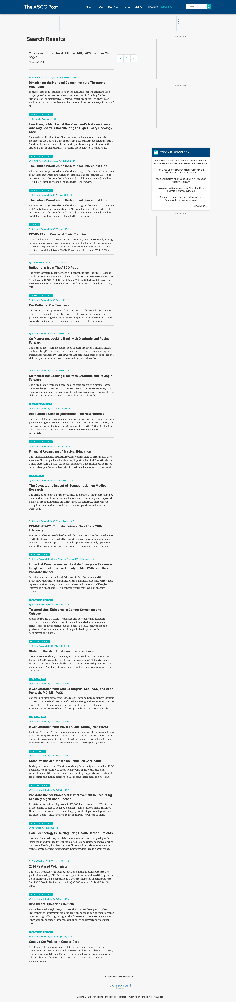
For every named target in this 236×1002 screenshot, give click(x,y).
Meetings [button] (113, 7)
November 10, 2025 (68, 77)
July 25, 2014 (63, 790)
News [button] (101, 7)
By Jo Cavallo (35, 119)
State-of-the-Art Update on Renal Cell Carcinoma (65, 761)
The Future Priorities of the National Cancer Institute (68, 166)
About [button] (89, 7)
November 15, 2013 (65, 521)
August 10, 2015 (64, 936)
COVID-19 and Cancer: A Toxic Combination (60, 234)
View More (199, 206)
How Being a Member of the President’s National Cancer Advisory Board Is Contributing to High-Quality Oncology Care (70, 128)
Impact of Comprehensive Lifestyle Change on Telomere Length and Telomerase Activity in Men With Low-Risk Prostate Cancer (70, 568)
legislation (36, 476)
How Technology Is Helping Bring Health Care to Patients (71, 833)
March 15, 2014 (62, 604)
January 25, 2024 (51, 119)
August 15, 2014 (50, 828)
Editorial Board (84, 997)
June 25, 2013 (63, 446)
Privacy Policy (134, 997)
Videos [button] (139, 7)
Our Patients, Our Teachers (49, 305)
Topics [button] (127, 7)
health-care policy (40, 404)
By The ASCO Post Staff (39, 262)
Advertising (98, 997)
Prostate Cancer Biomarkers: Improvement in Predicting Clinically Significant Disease (70, 797)
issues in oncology (41, 114)
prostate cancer (39, 555)
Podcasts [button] (152, 7)
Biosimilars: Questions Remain (51, 904)
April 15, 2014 (63, 684)
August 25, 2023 (67, 161)
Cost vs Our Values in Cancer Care (54, 942)
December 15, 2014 (60, 861)
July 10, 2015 (63, 899)
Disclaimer (147, 997)
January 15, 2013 (65, 409)
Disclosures (110, 997)
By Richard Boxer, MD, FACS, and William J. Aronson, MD (53, 559)
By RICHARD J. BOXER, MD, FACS (43, 77)
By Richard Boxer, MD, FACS (41, 604)
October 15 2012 (64, 333)
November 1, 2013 (65, 480)
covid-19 (34, 225)
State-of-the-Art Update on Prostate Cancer (62, 651)
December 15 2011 (60, 262)
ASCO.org (158, 997)
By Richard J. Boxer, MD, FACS (42, 195)
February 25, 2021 (65, 229)
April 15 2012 (63, 300)
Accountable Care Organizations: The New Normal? (66, 414)
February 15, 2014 (88, 559)
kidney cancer (37, 679)
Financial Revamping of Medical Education (60, 451)
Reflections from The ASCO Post (53, 268)
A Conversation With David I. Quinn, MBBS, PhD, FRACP (69, 727)
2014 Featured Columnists (48, 866)
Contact (122, 997)
